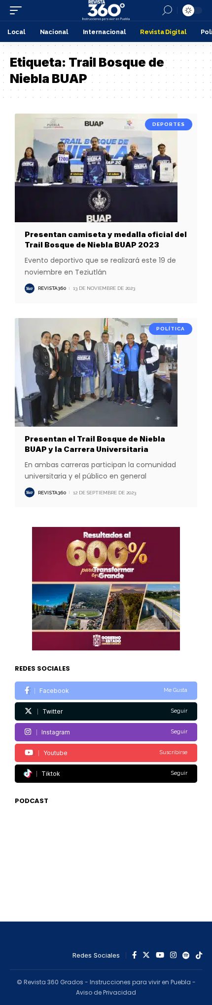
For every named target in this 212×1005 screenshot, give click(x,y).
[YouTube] (160, 956)
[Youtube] (106, 753)
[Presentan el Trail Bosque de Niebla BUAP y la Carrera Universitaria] (106, 373)
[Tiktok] (106, 773)
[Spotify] (186, 955)
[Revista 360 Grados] (106, 10)
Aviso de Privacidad (106, 992)
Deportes (168, 124)
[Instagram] (106, 732)
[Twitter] (106, 711)
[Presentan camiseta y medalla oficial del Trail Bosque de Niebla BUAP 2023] (106, 168)
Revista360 (52, 288)
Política (170, 328)
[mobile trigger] (18, 10)
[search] (167, 10)
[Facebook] (106, 691)
